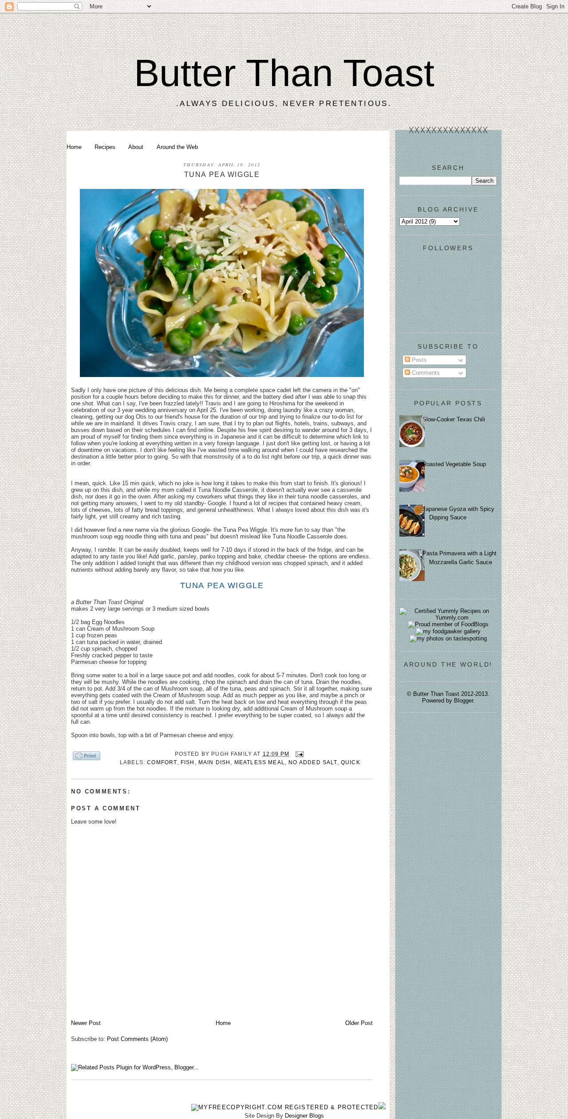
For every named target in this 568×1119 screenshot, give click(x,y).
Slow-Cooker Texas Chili (453, 419)
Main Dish (214, 762)
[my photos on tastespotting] (448, 638)
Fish (188, 762)
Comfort (162, 762)
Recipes (105, 147)
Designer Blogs (304, 1115)
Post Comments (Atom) (137, 1039)
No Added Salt (312, 762)
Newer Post (86, 1023)
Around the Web (177, 147)
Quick (350, 762)
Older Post (359, 1023)
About (135, 147)
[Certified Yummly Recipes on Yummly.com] (448, 617)
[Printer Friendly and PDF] (86, 756)
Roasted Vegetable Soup (454, 464)
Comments (425, 372)
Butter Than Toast (284, 72)
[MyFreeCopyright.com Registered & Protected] (285, 1107)
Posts (418, 360)
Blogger (463, 700)
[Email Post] (298, 754)
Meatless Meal (259, 762)
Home (74, 147)
